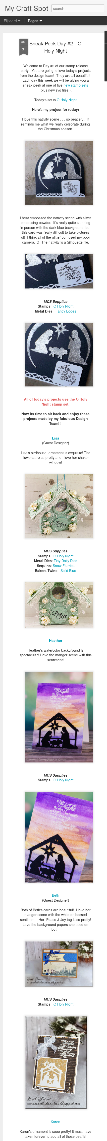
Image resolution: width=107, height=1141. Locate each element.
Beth (55, 895)
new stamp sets (75, 85)
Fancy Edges (65, 311)
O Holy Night (67, 99)
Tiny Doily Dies (65, 560)
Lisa (55, 438)
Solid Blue (68, 570)
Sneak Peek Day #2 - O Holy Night (55, 47)
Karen (55, 1121)
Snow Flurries (63, 565)
